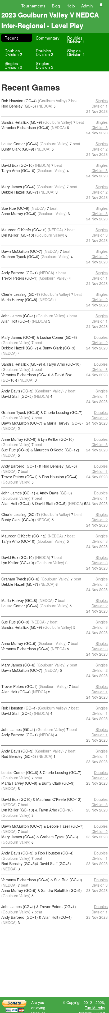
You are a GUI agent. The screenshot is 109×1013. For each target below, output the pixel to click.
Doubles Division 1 (76, 39)
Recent (11, 38)
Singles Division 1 (76, 52)
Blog (56, 5)
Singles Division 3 (44, 65)
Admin (87, 5)
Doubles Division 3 (44, 52)
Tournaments (33, 5)
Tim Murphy (95, 1007)
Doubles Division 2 (13, 52)
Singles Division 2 (13, 65)
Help (70, 5)
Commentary (48, 38)
